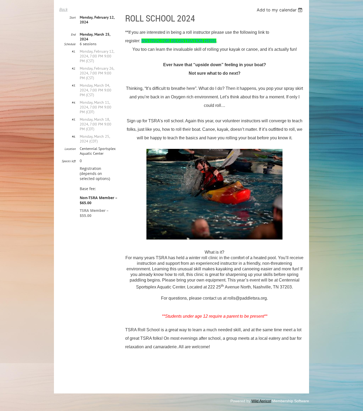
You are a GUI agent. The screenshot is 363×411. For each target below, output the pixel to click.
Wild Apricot (261, 401)
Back (63, 9)
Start (72, 17)
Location (70, 149)
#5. (74, 119)
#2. (74, 68)
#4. (74, 102)
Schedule (70, 44)
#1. (74, 51)
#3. (74, 85)
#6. (74, 137)
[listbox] (280, 10)
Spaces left (69, 161)
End (73, 34)
